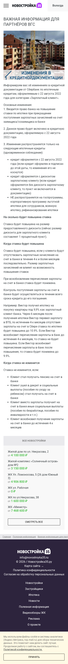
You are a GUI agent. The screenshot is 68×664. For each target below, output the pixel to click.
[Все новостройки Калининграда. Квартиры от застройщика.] (34, 551)
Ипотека (34, 595)
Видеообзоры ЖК (34, 612)
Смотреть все (34, 521)
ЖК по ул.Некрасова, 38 (23, 499)
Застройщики (34, 589)
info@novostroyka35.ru (34, 557)
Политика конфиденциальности (34, 570)
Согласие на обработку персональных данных (34, 574)
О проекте (34, 624)
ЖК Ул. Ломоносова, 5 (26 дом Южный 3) (33, 478)
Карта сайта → (34, 566)
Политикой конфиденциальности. (22, 649)
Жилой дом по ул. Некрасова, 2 (28, 453)
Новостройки (34, 583)
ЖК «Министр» (17, 508)
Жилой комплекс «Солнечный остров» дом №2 (33, 465)
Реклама (34, 618)
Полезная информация (34, 606)
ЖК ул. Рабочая (18, 489)
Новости (34, 600)
